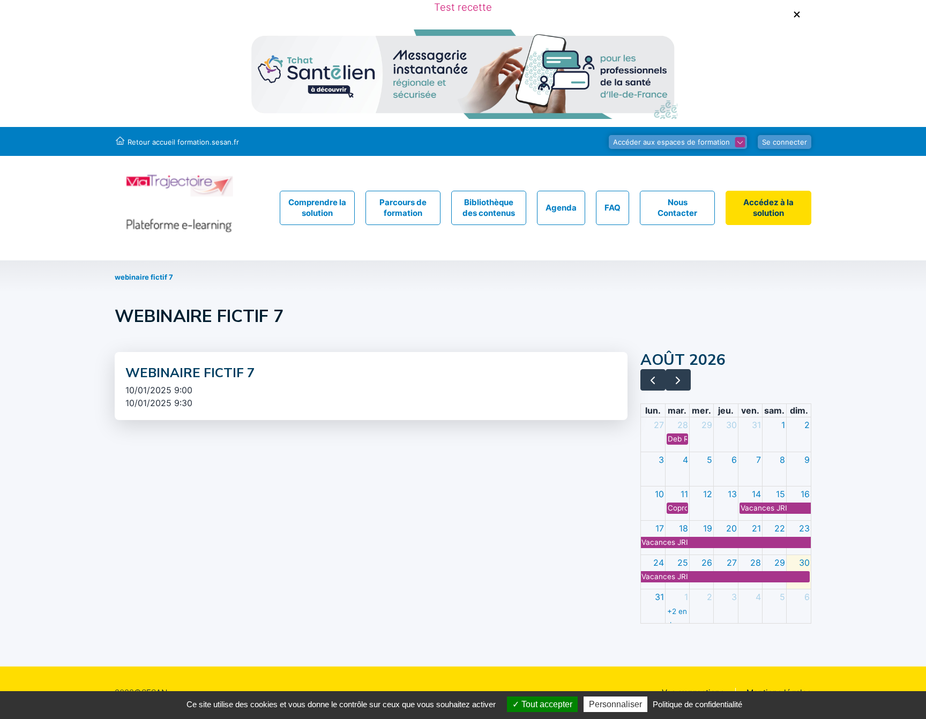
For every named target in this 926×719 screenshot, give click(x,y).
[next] (678, 380)
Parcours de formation (403, 207)
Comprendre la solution (317, 207)
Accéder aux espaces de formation (671, 142)
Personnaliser (615, 704)
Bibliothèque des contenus (488, 207)
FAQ (612, 208)
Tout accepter (545, 704)
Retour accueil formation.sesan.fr (183, 142)
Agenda (561, 208)
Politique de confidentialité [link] (697, 704)
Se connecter (784, 142)
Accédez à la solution (768, 207)
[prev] (653, 380)
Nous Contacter (677, 207)
